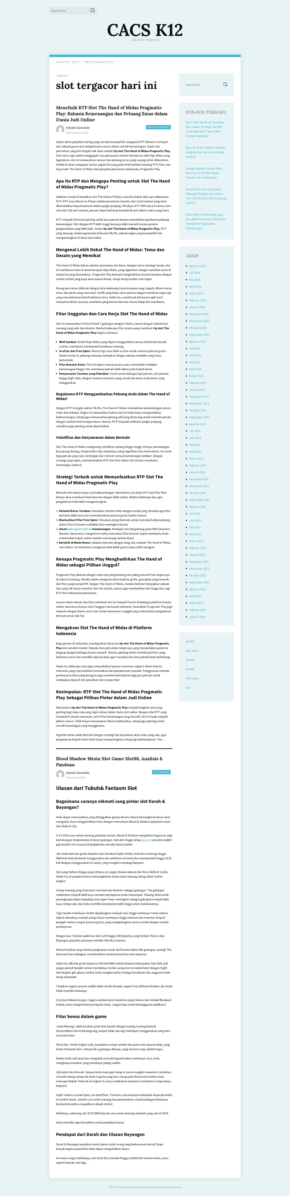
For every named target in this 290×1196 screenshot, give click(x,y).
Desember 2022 (199, 562)
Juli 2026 (194, 273)
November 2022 (199, 568)
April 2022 (195, 596)
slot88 (190, 641)
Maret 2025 (196, 376)
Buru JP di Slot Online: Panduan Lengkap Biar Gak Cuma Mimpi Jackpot (205, 152)
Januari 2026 (197, 307)
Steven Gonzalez (78, 128)
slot (188, 687)
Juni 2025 (195, 355)
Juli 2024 (194, 431)
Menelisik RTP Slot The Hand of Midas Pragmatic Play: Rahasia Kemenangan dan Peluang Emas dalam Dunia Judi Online (112, 113)
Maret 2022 (196, 603)
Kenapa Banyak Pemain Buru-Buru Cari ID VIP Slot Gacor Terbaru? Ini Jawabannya (204, 172)
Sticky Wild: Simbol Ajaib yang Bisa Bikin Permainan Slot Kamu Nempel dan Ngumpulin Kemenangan (206, 221)
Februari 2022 (197, 610)
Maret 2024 (196, 458)
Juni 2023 (195, 520)
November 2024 (199, 403)
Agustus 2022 (197, 589)
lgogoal (146, 840)
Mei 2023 (194, 527)
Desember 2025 (199, 314)
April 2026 (195, 286)
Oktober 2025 (197, 328)
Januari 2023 (197, 555)
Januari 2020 (197, 617)
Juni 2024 (195, 438)
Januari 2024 (197, 472)
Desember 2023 (199, 479)
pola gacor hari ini (80, 529)
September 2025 (199, 335)
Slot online (192, 678)
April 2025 (195, 369)
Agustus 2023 (197, 507)
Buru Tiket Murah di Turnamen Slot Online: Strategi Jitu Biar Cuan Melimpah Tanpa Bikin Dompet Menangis (205, 129)
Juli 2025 (194, 348)
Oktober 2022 (197, 575)
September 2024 (199, 417)
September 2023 (199, 500)
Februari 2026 (197, 300)
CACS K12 (145, 29)
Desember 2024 (199, 396)
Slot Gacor (192, 651)
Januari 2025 (197, 390)
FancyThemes (173, 1187)
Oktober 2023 (197, 493)
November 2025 (199, 321)
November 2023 (199, 486)
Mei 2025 (194, 362)
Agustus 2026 (197, 266)
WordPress (140, 1187)
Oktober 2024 (197, 410)
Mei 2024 (194, 445)
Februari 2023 (197, 548)
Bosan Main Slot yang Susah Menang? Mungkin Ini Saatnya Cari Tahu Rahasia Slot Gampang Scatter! (206, 196)
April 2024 (195, 452)
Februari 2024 (197, 465)
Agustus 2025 (197, 341)
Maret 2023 (196, 541)
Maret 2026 (196, 293)
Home (75, 61)
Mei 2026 (194, 280)
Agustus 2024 (197, 424)
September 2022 (199, 582)
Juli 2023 (194, 513)
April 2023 (195, 534)
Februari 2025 (197, 383)
